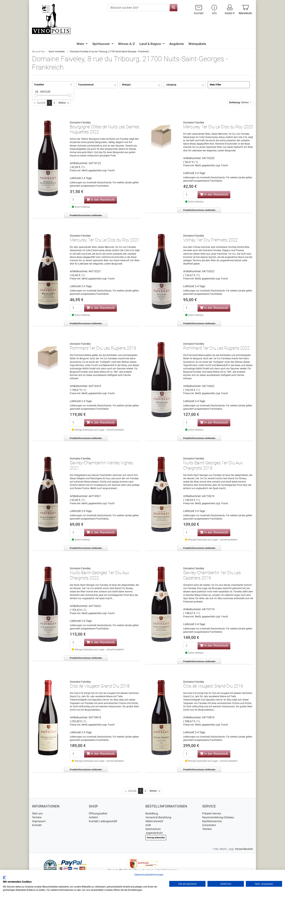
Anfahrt (93, 817)
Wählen (239, 102)
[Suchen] (173, 7)
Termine (36, 817)
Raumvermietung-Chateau (218, 817)
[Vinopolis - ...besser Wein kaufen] (67, 19)
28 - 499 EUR (42, 91)
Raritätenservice (212, 821)
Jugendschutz (154, 832)
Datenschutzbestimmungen (148, 874)
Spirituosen (101, 44)
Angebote (176, 44)
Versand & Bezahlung (158, 817)
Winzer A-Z (126, 44)
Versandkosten (244, 848)
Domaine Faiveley (80, 122)
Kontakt (37, 825)
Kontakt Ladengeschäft (103, 821)
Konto (229, 13)
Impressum (39, 821)
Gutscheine (209, 825)
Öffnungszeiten (98, 813)
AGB (148, 825)
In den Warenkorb (102, 200)
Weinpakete (197, 44)
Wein (81, 44)
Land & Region (150, 44)
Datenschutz (153, 829)
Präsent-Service (211, 813)
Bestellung (151, 813)
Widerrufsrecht (154, 821)
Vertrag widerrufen (156, 837)
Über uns (37, 813)
